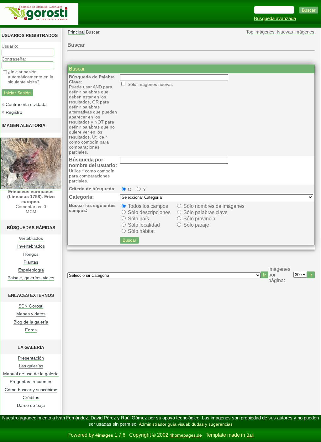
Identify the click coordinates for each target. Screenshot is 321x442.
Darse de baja (31, 405)
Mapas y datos (30, 313)
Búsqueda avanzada (275, 18)
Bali (250, 435)
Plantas (31, 262)
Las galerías (31, 365)
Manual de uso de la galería (31, 373)
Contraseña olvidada (26, 104)
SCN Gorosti (30, 305)
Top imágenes (260, 31)
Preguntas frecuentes (31, 381)
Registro (14, 112)
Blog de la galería (30, 321)
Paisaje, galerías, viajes (31, 277)
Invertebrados (31, 246)
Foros (31, 329)
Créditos (31, 397)
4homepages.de (186, 435)
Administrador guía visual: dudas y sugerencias (186, 424)
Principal (76, 31)
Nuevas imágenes (295, 31)
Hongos (31, 254)
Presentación (31, 357)
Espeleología (31, 269)
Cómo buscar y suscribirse (31, 389)
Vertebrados (31, 238)
